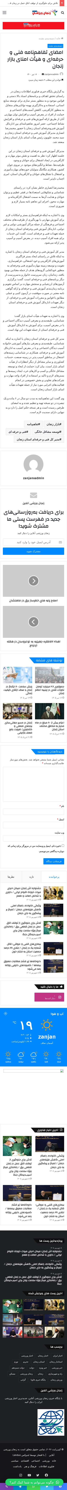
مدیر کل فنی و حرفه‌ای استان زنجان (38, 439)
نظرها (11, 876)
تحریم (25, 1361)
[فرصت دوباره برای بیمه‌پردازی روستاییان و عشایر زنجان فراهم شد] (12, 1332)
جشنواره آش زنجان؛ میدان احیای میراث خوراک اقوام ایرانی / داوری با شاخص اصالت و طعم (23, 892)
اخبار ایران (57, 1355)
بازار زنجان (53, 424)
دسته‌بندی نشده (46, 38)
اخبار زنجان (43, 1355)
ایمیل (60, 819)
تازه (31, 876)
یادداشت (17, 1466)
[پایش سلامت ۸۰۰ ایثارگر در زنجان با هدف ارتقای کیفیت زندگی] (17, 675)
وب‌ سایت (59, 832)
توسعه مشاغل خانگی (47, 431)
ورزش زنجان (56, 1379)
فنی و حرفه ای (17, 431)
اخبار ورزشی (27, 1355)
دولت (31, 1367)
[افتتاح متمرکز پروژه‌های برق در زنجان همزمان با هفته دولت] (12, 1319)
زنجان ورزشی (26, 1373)
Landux (17, 1455)
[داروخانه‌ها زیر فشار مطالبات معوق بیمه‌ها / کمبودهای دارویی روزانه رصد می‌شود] (53, 966)
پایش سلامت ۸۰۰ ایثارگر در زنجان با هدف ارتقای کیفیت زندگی (18, 690)
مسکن (12, 1373)
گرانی (23, 1379)
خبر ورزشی (57, 1367)
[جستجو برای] (62, 14)
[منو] (4, 14)
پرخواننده (54, 876)
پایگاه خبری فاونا (38, 1379)
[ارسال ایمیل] (43, 74)
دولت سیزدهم (18, 1367)
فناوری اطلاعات (46, 1466)
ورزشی (45, 1460)
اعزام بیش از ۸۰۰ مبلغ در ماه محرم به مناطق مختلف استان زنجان (49, 726)
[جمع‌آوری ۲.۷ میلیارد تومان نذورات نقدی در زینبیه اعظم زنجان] (49, 675)
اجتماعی (35, 1460)
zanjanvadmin (51, 74)
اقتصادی (25, 1460)
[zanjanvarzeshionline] (33, 25)
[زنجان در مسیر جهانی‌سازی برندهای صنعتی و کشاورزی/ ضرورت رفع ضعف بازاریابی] (17, 711)
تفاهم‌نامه (32, 424)
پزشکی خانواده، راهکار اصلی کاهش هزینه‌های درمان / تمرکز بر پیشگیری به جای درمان (23, 909)
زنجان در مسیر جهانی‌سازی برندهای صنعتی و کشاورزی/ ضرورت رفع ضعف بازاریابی (18, 727)
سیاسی (14, 1460)
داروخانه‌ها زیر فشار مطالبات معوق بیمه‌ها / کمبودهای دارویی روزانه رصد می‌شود (22, 965)
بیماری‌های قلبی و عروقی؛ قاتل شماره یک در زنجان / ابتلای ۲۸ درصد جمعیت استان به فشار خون (22, 948)
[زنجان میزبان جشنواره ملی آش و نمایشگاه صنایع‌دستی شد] (33, 1332)
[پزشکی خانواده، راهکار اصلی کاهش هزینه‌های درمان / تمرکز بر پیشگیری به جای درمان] (53, 910)
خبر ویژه (43, 1367)
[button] (34, 1482)
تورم (16, 1361)
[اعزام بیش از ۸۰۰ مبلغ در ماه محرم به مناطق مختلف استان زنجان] (49, 711)
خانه (58, 38)
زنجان (40, 1373)
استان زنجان (38, 1361)
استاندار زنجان (55, 1361)
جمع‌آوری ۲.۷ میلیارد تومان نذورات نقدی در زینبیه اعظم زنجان (49, 690)
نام (61, 806)
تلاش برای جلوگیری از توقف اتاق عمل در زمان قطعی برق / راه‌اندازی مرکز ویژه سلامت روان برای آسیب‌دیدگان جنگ (22, 929)
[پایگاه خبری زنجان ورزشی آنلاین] (43, 12)
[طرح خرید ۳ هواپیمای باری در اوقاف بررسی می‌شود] (54, 1332)
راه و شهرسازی (55, 1373)
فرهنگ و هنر (30, 1466)
